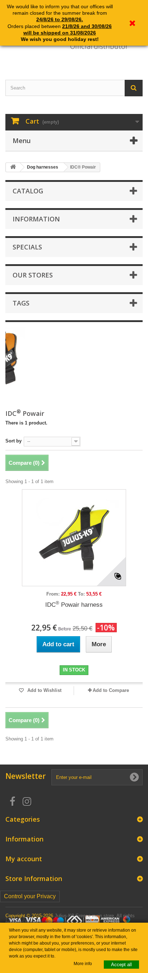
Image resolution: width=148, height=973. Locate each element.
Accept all (121, 964)
